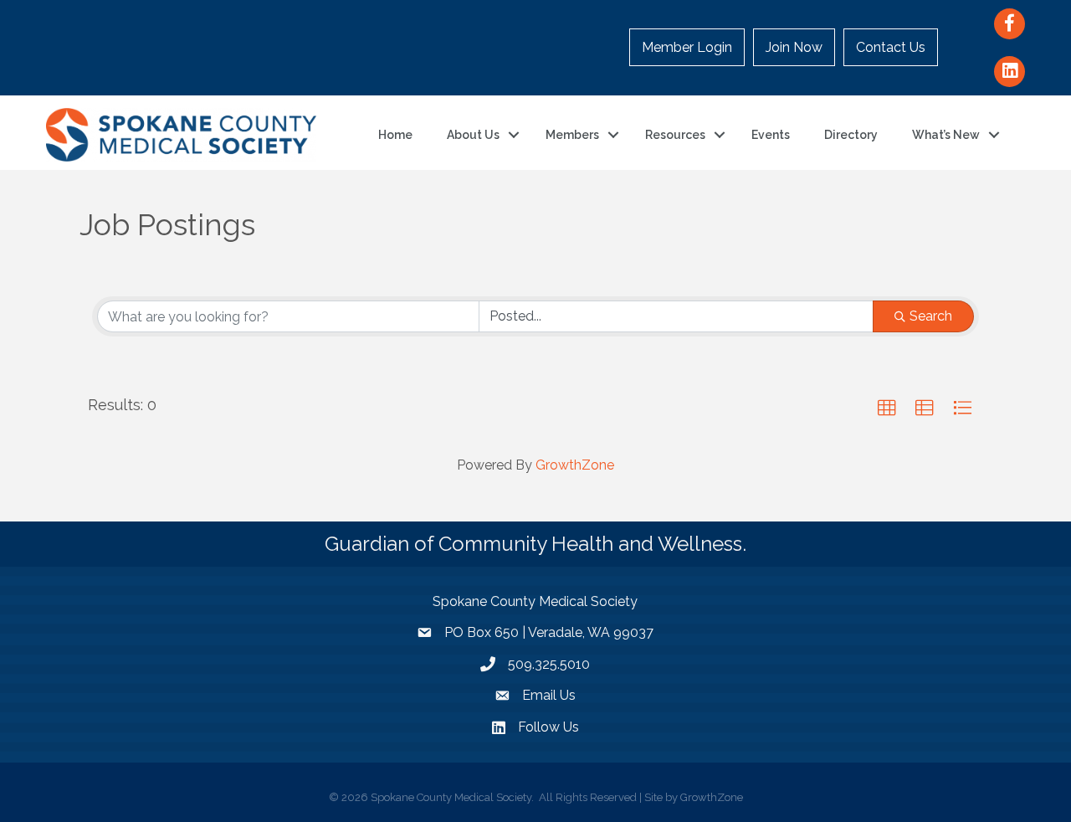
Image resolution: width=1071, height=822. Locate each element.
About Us (473, 134)
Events (770, 134)
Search (931, 316)
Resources (675, 134)
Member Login (687, 47)
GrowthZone (575, 465)
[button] (887, 408)
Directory (851, 134)
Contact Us (890, 47)
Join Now (794, 47)
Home (395, 134)
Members (572, 134)
